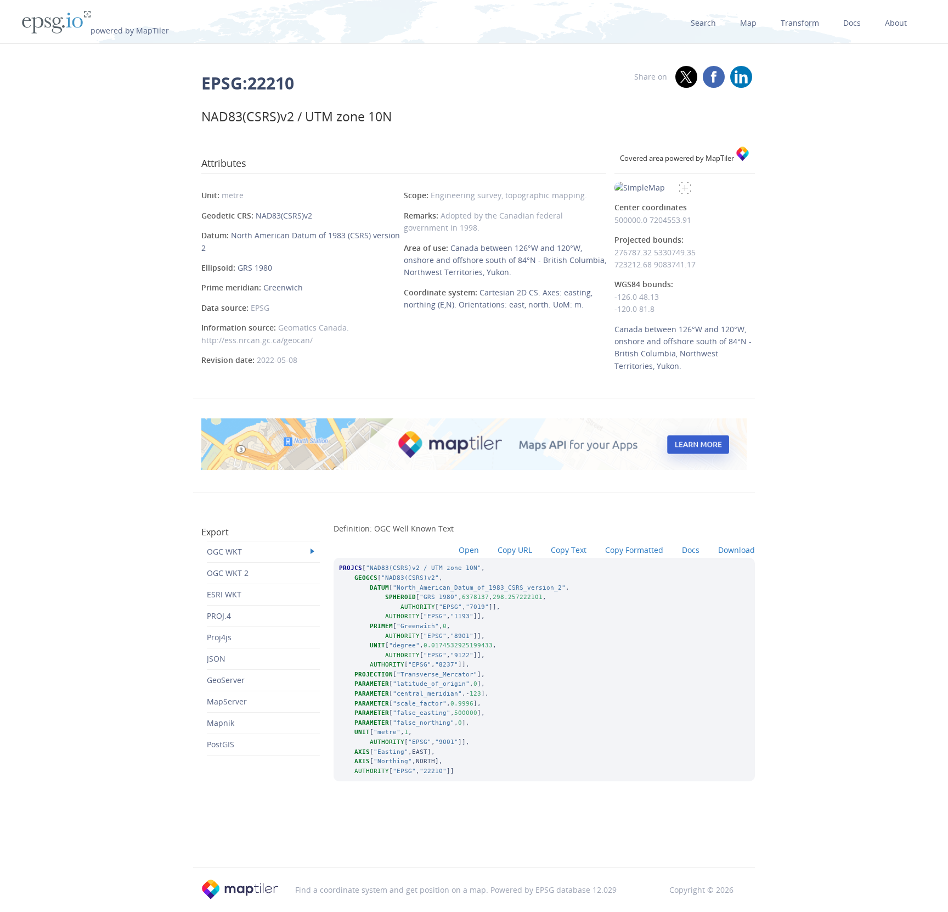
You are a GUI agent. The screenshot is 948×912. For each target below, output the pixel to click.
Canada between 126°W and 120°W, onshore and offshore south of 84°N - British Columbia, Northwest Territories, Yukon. (505, 260)
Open (469, 550)
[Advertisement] (474, 839)
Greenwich (283, 287)
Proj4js (219, 637)
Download (736, 550)
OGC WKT (224, 551)
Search (703, 23)
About (896, 23)
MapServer (227, 701)
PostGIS (220, 744)
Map (748, 23)
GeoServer (226, 680)
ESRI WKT (224, 594)
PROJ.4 (219, 616)
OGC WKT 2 (228, 573)
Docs (852, 23)
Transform (800, 23)
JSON (216, 658)
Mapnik (220, 723)
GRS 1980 (255, 267)
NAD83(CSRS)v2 (284, 215)
